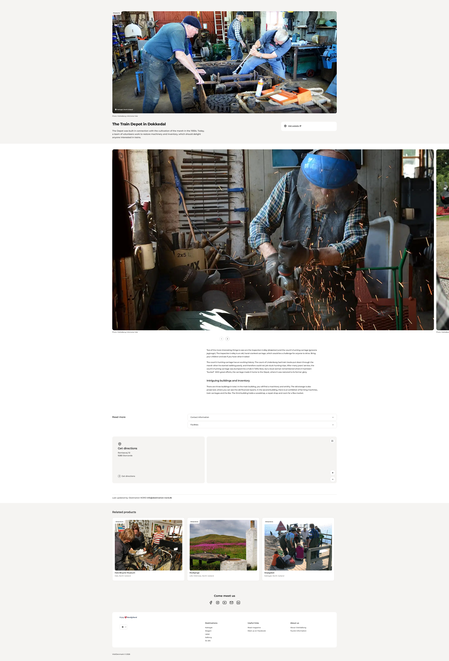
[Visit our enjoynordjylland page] (211, 603)
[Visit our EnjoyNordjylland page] (225, 603)
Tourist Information (298, 631)
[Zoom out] (333, 479)
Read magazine (254, 627)
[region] (272, 459)
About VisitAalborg (298, 627)
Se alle (208, 641)
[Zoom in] (333, 473)
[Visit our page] (218, 603)
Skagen (208, 631)
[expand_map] (332, 440)
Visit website (293, 126)
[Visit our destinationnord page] (238, 603)
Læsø (207, 634)
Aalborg (208, 637)
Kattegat (208, 627)
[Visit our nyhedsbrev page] (231, 603)
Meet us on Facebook (257, 631)
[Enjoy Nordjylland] (128, 617)
